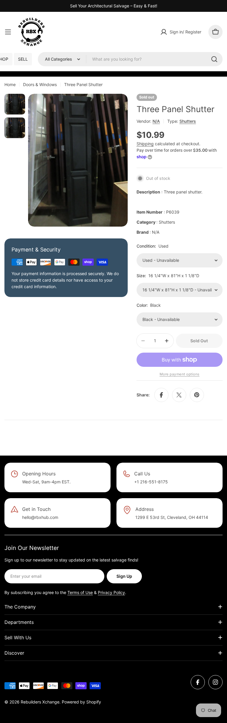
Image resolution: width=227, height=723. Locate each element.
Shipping (145, 143)
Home (10, 84)
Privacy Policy (111, 592)
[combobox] (130, 59)
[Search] (214, 59)
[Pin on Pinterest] (197, 395)
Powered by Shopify (81, 701)
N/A (156, 121)
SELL (23, 59)
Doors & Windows (40, 84)
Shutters (187, 121)
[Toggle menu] (8, 31)
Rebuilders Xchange (40, 701)
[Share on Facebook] (161, 395)
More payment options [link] (180, 374)
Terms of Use (80, 592)
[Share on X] (179, 395)
